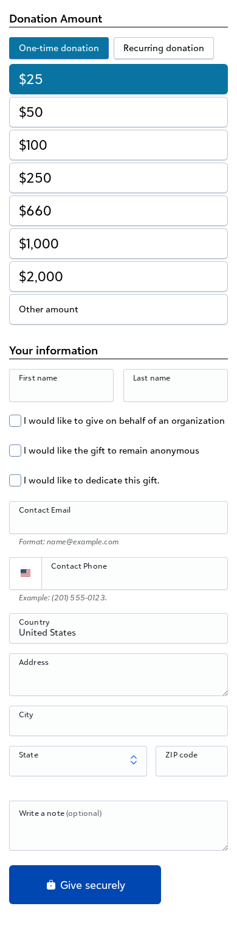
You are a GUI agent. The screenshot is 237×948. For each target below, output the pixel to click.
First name (38, 377)
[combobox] (118, 635)
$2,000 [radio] (41, 276)
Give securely (91, 884)
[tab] (59, 48)
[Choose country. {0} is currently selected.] (25, 573)
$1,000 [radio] (39, 243)
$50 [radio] (31, 112)
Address (34, 662)
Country (34, 622)
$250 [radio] (35, 177)
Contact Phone (79, 566)
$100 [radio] (33, 144)
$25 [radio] (31, 79)
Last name (151, 377)
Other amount (48, 309)
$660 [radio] (35, 210)
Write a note (60, 813)
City (26, 714)
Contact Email (44, 509)
